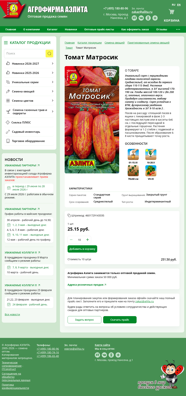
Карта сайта (102, 345)
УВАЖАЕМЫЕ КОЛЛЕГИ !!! (21, 252)
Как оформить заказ (135, 29)
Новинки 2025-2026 (25, 73)
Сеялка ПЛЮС (21, 122)
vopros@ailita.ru (74, 348)
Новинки (71, 29)
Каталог (52, 29)
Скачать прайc (119, 319)
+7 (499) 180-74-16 (48, 352)
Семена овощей (23, 91)
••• (178, 29)
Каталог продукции (30, 42)
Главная (10, 29)
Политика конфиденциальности (15, 386)
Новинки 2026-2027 (25, 63)
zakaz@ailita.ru (144, 301)
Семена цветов (22, 100)
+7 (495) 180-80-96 (48, 348)
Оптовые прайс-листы (99, 29)
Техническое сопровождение (12, 364)
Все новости (12, 314)
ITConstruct (9, 369)
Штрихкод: (87, 215)
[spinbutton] (79, 239)
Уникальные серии (25, 82)
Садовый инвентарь (26, 131)
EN (179, 4)
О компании (31, 29)
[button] (87, 239)
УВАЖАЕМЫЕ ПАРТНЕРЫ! (20, 165)
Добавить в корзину (82, 249)
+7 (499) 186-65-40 (48, 356)
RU (173, 4)
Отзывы (161, 29)
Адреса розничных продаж (86, 284)
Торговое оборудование (28, 141)
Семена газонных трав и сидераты (30, 111)
